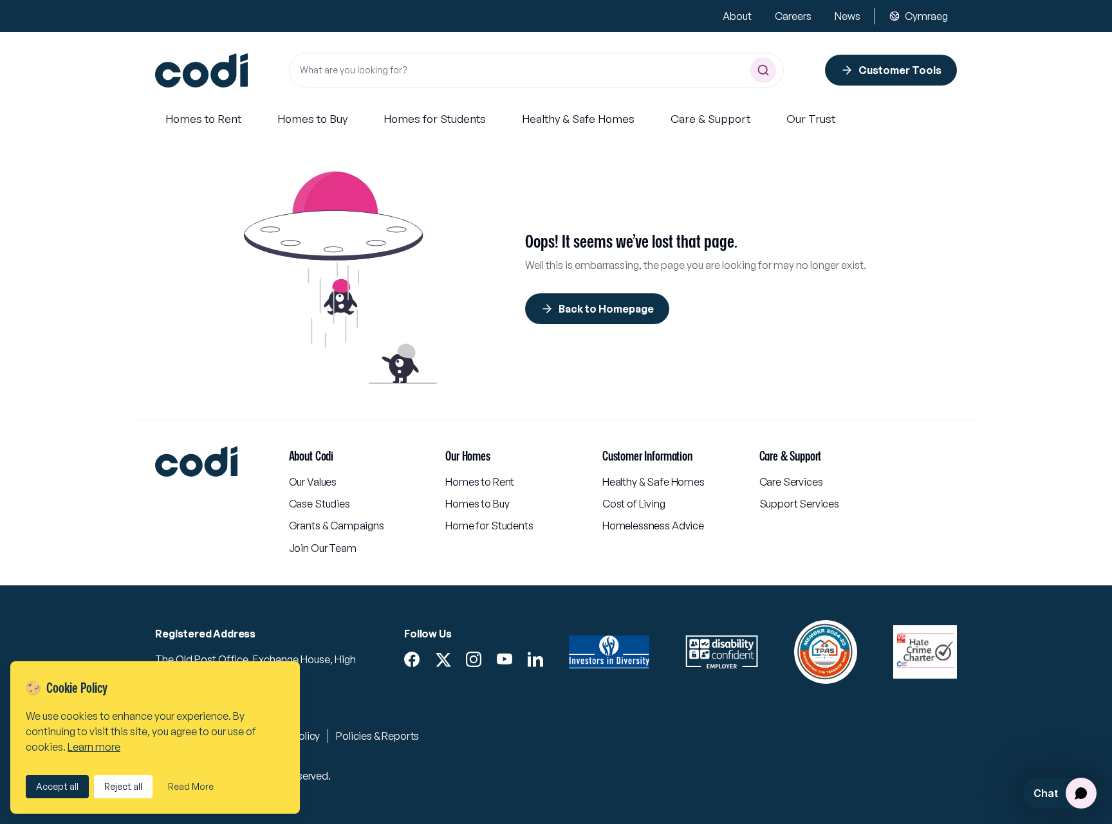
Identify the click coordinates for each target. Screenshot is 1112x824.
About (737, 16)
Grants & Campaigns (336, 525)
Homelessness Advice (653, 525)
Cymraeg (926, 16)
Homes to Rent (479, 481)
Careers (793, 16)
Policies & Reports (377, 735)
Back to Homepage (606, 308)
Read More (191, 786)
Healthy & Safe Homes (653, 481)
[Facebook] (412, 659)
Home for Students (489, 525)
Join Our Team (323, 548)
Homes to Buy (477, 503)
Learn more (94, 746)
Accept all (57, 786)
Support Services (799, 503)
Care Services (791, 481)
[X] (442, 660)
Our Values (313, 481)
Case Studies (319, 503)
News (847, 16)
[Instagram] (473, 659)
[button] (203, 119)
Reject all (123, 786)
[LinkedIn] (535, 659)
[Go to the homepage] (201, 70)
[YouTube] (504, 659)
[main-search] (763, 70)
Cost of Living (633, 503)
